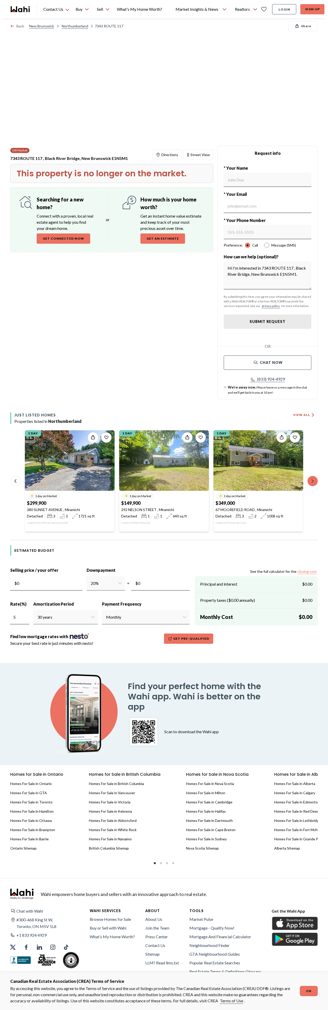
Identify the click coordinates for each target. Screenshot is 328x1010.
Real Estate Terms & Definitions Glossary (225, 971)
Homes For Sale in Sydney (206, 839)
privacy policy (271, 306)
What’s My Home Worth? (112, 936)
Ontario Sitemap (23, 848)
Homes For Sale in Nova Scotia (210, 783)
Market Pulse (201, 919)
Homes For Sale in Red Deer (296, 811)
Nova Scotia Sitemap (202, 848)
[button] (267, 379)
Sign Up (312, 9)
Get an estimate (163, 238)
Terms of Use (231, 1000)
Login (284, 9)
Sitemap (152, 954)
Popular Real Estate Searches (214, 962)
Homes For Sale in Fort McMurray (300, 830)
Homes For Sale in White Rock (113, 830)
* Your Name (236, 168)
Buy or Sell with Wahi (108, 927)
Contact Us (155, 945)
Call (255, 245)
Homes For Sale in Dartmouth (209, 820)
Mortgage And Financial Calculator (220, 936)
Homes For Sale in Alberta (294, 783)
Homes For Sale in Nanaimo (110, 839)
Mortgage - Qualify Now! (211, 927)
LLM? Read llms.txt (162, 962)
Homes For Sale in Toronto (31, 802)
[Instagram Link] (52, 947)
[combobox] (90, 583)
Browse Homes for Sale (110, 919)
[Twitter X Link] (12, 947)
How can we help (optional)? (251, 256)
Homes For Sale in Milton (205, 793)
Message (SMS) (283, 245)
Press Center (156, 936)
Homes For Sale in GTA (28, 793)
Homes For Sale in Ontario (31, 783)
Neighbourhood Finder (209, 945)
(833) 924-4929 (271, 378)
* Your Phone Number (245, 220)
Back (20, 26)
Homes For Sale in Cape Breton (210, 830)
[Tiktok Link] (66, 947)
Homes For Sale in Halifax (206, 811)
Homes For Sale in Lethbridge (297, 820)
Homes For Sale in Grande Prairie (300, 839)
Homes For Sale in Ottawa (31, 820)
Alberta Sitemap (287, 848)
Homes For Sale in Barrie (29, 839)
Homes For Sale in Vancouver (112, 793)
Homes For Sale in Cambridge (209, 802)
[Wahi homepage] (20, 9)
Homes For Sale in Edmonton (297, 802)
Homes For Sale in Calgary (294, 793)
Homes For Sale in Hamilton (32, 811)
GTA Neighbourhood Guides (214, 954)
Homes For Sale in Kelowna (110, 811)
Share (306, 26)
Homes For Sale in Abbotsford (113, 820)
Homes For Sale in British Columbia (116, 783)
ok (309, 991)
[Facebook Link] (26, 947)
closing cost (307, 571)
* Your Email (235, 194)
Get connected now (63, 238)
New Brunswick (41, 26)
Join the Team (157, 927)
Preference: (233, 245)
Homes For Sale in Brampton (32, 830)
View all (301, 415)
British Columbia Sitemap (109, 848)
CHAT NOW (271, 362)
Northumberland (75, 26)
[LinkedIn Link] (39, 947)
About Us (153, 919)
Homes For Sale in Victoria (109, 802)
